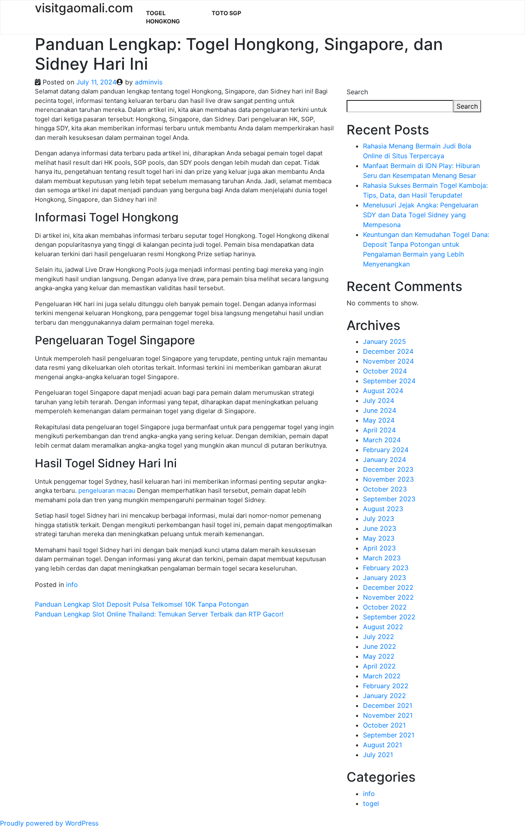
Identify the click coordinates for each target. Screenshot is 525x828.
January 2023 (384, 577)
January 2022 (384, 696)
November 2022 (388, 597)
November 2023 (388, 479)
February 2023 (386, 568)
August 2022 (383, 627)
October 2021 (384, 725)
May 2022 (379, 656)
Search (357, 92)
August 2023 (383, 509)
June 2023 (379, 528)
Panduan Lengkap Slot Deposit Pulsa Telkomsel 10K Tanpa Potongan (142, 604)
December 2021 (387, 705)
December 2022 (388, 587)
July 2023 (378, 518)
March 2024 (382, 440)
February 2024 (386, 450)
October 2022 (385, 607)
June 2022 (379, 646)
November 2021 (388, 715)
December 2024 (388, 351)
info (72, 584)
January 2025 (384, 341)
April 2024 (379, 430)
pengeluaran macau (106, 490)
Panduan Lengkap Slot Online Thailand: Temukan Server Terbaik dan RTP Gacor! (159, 614)
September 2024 (389, 381)
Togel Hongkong (163, 17)
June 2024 (379, 410)
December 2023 (388, 469)
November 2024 (388, 361)
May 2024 (379, 420)
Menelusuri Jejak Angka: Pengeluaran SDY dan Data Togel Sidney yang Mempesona (420, 215)
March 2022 (382, 676)
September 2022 (389, 617)
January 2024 (384, 459)
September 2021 (388, 735)
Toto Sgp (226, 12)
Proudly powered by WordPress (49, 823)
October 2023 (385, 489)
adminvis (148, 82)
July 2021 (378, 755)
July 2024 (378, 400)
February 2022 (386, 686)
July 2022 (378, 636)
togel (371, 803)
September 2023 (389, 499)
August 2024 (383, 391)
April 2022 (379, 666)
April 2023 (379, 548)
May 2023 (379, 538)
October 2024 (385, 371)
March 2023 (382, 558)
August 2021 (382, 745)
